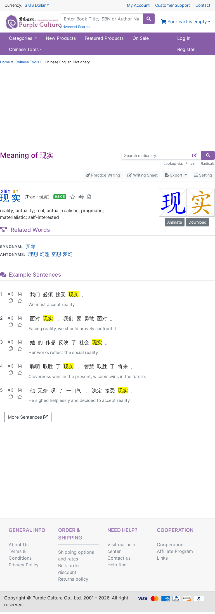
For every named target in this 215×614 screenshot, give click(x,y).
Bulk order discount (69, 569)
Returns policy (73, 579)
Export (176, 175)
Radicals (208, 163)
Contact (202, 5)
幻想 (45, 254)
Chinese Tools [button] (24, 49)
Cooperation (170, 544)
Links (162, 558)
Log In (183, 38)
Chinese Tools (27, 62)
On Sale (141, 38)
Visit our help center (121, 548)
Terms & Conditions (20, 554)
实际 (30, 246)
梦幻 (68, 254)
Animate (174, 222)
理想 (33, 254)
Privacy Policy (24, 564)
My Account (138, 5)
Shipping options (76, 552)
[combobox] (101, 18)
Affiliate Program (175, 551)
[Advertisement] (107, 109)
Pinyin (190, 163)
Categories (21, 38)
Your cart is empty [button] (186, 21)
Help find (117, 564)
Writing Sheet (145, 175)
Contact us (119, 558)
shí (15, 191)
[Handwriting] (195, 155)
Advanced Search (75, 27)
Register (186, 49)
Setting (205, 175)
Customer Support (172, 5)
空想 (56, 254)
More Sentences (25, 417)
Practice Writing (105, 175)
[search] (149, 18)
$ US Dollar (35, 5)
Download (197, 222)
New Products (61, 38)
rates (72, 559)
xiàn (5, 191)
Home (5, 62)
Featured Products (104, 38)
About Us (19, 544)
